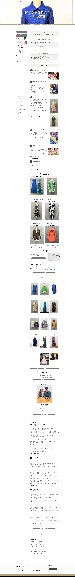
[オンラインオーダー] (52, 219)
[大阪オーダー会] (52, 243)
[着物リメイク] (36, 219)
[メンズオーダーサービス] (37, 243)
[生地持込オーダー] (52, 194)
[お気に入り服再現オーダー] (37, 194)
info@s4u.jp (22, 50)
